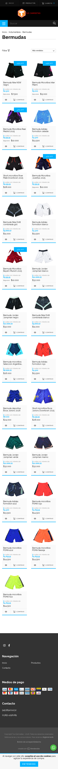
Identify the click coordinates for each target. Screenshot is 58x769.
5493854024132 (9, 710)
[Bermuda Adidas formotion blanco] (35, 239)
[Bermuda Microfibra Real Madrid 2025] (6, 146)
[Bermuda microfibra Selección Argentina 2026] (6, 379)
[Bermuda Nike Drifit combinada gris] (6, 239)
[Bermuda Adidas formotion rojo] (35, 379)
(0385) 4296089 (9, 715)
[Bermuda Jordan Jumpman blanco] (35, 286)
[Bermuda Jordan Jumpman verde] (6, 472)
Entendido (29, 764)
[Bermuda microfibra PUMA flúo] (6, 611)
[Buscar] (54, 23)
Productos (36, 663)
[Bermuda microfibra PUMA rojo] (35, 518)
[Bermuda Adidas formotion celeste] (35, 146)
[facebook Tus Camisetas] (9, 645)
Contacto (6, 668)
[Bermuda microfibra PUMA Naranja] (35, 565)
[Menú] (4, 23)
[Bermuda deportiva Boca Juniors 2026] (6, 425)
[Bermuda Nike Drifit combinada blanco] (35, 332)
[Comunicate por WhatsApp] (53, 747)
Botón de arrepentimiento (29, 742)
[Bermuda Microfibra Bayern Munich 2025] (6, 286)
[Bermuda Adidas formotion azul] (6, 518)
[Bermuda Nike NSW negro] (6, 100)
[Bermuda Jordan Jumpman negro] (6, 332)
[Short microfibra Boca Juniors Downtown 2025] (35, 425)
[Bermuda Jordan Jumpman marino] (35, 472)
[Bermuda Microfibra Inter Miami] (35, 100)
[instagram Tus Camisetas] (4, 645)
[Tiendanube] (29, 749)
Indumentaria (15, 32)
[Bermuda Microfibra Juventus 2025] (35, 193)
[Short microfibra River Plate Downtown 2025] (6, 193)
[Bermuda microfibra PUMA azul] (6, 565)
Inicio (4, 32)
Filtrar (5, 50)
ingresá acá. (48, 737)
